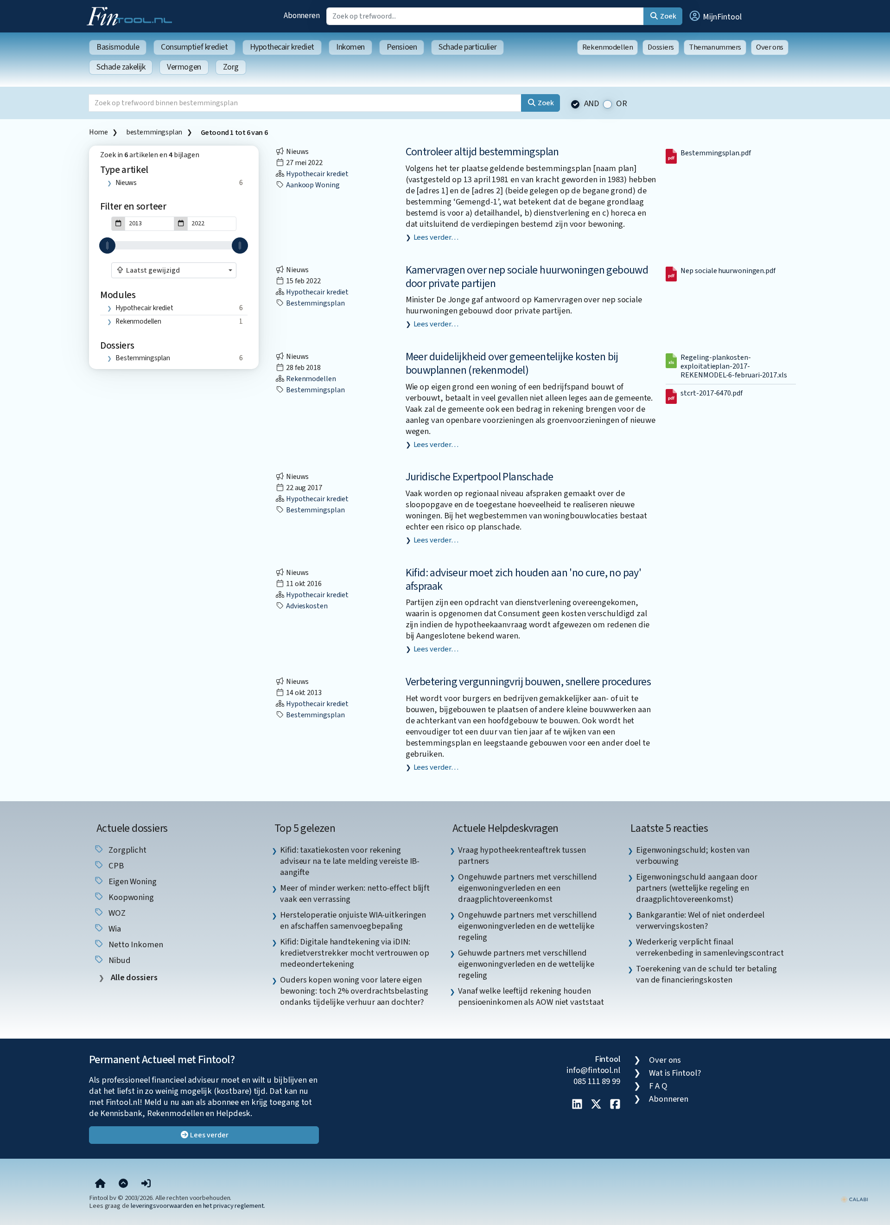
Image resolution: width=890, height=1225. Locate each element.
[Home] (100, 1184)
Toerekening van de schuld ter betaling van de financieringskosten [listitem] (706, 974)
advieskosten (306, 606)
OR (621, 103)
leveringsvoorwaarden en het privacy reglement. (198, 1206)
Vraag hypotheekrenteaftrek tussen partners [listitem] (522, 855)
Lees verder (209, 1135)
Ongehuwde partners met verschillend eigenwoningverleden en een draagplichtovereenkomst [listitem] (527, 888)
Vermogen (184, 67)
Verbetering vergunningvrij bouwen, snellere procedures (528, 682)
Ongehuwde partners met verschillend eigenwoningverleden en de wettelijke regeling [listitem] (527, 926)
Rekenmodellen (607, 47)
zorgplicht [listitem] (126, 850)
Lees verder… (435, 237)
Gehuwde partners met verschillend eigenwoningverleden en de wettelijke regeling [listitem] (526, 964)
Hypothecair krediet (282, 47)
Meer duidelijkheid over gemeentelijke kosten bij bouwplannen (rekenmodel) (512, 363)
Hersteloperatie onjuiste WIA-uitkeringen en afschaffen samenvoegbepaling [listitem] (353, 920)
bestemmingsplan (154, 132)
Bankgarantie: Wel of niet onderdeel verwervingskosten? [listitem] (700, 920)
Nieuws (126, 183)
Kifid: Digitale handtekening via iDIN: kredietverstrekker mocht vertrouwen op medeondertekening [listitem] (354, 953)
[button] (714, 16)
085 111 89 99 (596, 1081)
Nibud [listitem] (118, 960)
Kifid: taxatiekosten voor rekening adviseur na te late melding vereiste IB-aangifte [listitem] (350, 861)
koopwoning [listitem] (130, 897)
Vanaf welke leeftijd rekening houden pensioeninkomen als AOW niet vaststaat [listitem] (531, 996)
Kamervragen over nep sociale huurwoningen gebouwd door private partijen (527, 277)
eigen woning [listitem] (132, 881)
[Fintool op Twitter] (596, 1105)
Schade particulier (467, 47)
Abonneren (302, 15)
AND (592, 103)
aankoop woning (312, 185)
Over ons (769, 47)
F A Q (658, 1086)
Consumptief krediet (194, 47)
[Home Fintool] (131, 15)
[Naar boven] (123, 1184)
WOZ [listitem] (116, 913)
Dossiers (661, 47)
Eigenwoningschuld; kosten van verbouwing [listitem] (693, 855)
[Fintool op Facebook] (615, 1105)
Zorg (231, 67)
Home (98, 132)
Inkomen (350, 47)
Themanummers (715, 47)
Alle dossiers (133, 977)
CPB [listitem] (115, 866)
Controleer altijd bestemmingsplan (482, 152)
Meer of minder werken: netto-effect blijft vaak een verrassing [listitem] (355, 893)
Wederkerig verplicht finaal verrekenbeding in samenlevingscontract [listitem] (710, 947)
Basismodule (117, 47)
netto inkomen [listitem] (135, 944)
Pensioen (402, 47)
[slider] (107, 245)
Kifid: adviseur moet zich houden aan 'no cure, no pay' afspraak (524, 579)
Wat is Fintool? (675, 1073)
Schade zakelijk (120, 67)
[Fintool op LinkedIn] (577, 1105)
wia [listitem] (114, 929)
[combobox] (173, 270)
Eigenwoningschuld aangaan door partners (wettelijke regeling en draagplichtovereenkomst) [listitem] (696, 888)
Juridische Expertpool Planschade (479, 477)
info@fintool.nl (593, 1070)
